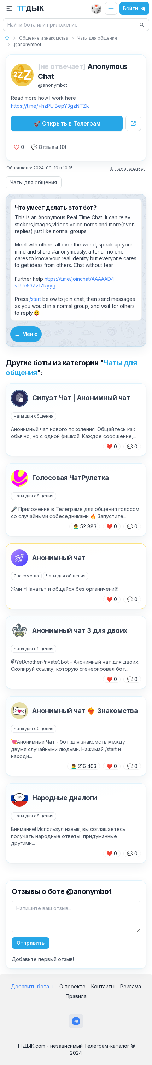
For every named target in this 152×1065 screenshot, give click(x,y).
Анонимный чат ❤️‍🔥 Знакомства (85, 711)
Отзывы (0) (48, 147)
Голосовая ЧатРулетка (70, 478)
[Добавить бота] (111, 8)
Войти (130, 8)
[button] (9, 8)
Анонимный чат (59, 558)
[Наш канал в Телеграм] (76, 1021)
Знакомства (26, 575)
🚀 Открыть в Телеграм (67, 123)
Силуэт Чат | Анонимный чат (81, 398)
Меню (29, 334)
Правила (76, 996)
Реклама (130, 986)
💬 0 (132, 446)
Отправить (31, 943)
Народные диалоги (64, 798)
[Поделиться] (133, 123)
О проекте (72, 986)
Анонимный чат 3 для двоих (79, 631)
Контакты (103, 986)
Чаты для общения (33, 182)
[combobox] (71, 24)
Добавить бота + (32, 986)
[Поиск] (142, 25)
